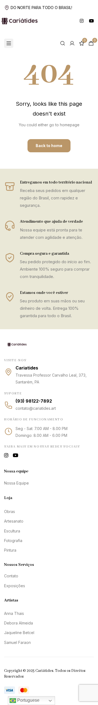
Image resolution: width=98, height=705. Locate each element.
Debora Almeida (18, 623)
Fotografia (13, 540)
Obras (9, 511)
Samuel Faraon (17, 642)
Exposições (14, 585)
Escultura (12, 531)
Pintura (10, 550)
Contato (11, 576)
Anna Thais (14, 613)
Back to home (49, 145)
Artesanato (13, 521)
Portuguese (27, 700)
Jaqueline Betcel (19, 632)
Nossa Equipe (16, 483)
